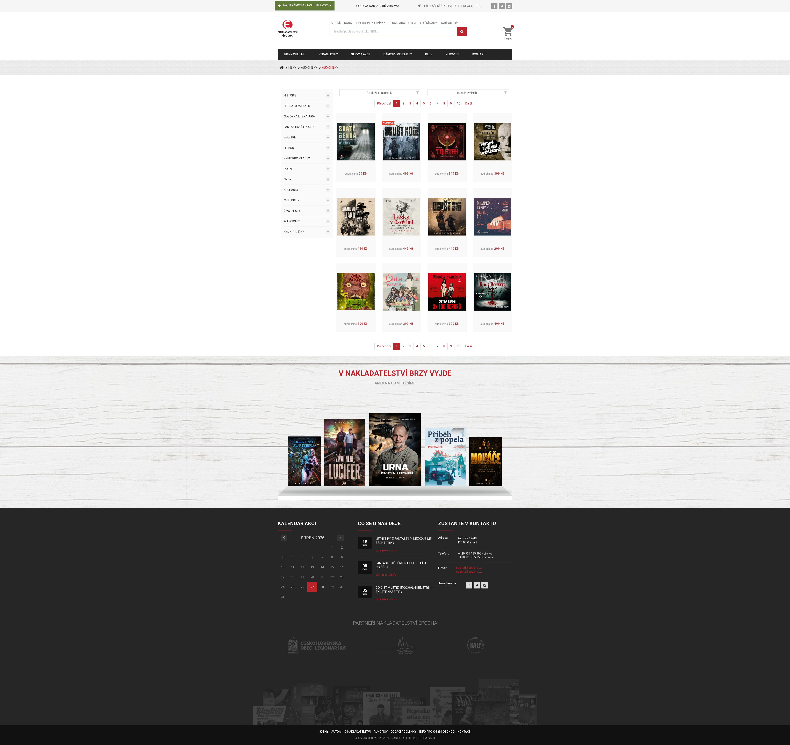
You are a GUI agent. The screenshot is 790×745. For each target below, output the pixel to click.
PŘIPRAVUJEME (294, 54)
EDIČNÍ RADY (428, 23)
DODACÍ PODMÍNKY (403, 731)
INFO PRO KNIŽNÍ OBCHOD (436, 731)
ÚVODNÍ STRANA (341, 23)
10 (458, 103)
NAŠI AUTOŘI (449, 23)
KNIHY (292, 67)
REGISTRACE (451, 6)
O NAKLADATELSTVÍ (402, 23)
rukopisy (452, 54)
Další (468, 103)
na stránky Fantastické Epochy (307, 5)
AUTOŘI (336, 731)
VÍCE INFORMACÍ (385, 550)
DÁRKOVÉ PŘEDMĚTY (397, 54)
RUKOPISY (381, 731)
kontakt (478, 54)
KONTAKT (464, 731)
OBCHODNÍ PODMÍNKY (370, 23)
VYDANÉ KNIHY (328, 54)
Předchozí (384, 103)
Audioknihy (309, 67)
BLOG (428, 54)
